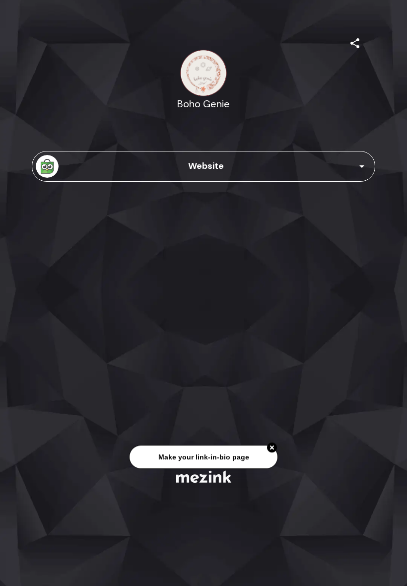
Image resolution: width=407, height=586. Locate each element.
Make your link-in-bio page (203, 457)
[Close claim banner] (272, 448)
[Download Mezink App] (203, 476)
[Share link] (355, 42)
